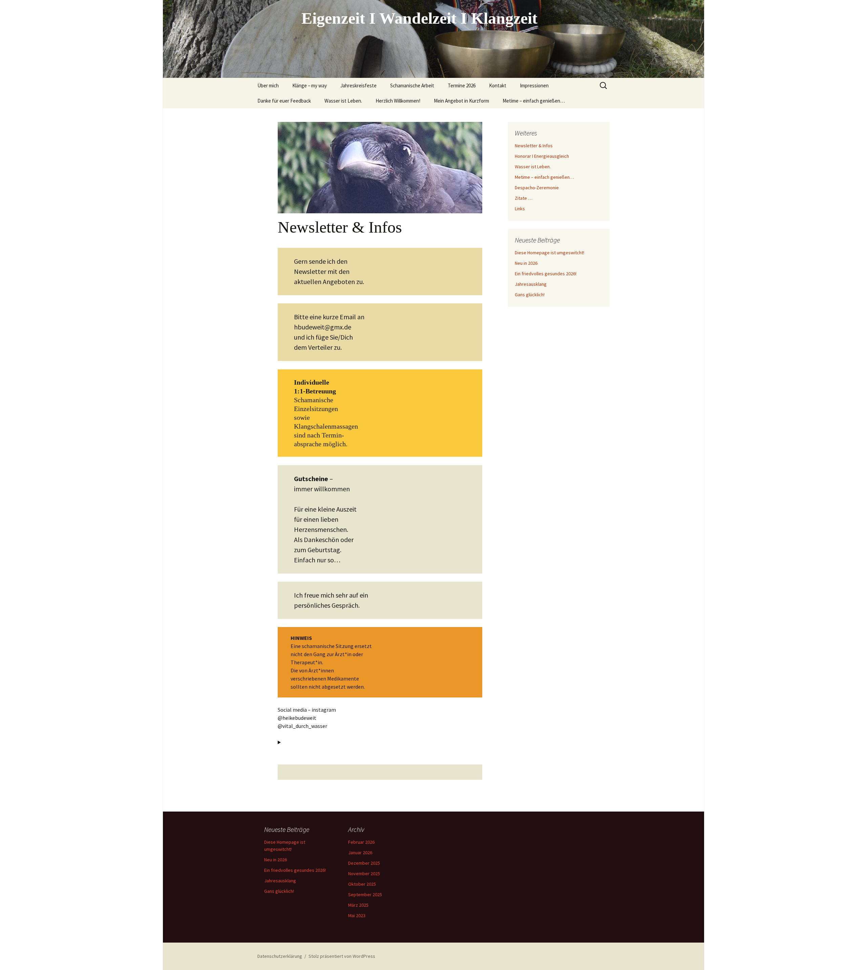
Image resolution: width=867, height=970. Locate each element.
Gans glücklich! (530, 295)
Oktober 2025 (362, 884)
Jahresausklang (531, 284)
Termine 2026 (461, 85)
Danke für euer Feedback (284, 101)
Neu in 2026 (526, 263)
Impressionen (534, 85)
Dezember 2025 (364, 863)
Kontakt (497, 85)
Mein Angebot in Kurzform (461, 101)
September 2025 (365, 894)
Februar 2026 (361, 842)
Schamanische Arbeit (412, 85)
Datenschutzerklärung (279, 956)
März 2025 (358, 905)
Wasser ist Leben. (343, 101)
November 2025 (364, 873)
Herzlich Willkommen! (398, 101)
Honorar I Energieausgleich (542, 156)
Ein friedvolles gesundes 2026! (545, 274)
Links (520, 209)
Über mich (268, 85)
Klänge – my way (309, 85)
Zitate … (523, 198)
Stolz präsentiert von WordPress (342, 956)
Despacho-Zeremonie (537, 188)
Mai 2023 (356, 915)
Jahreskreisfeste (358, 85)
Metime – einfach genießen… (534, 101)
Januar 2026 (360, 852)
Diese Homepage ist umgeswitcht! (549, 253)
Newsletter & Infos (534, 146)
